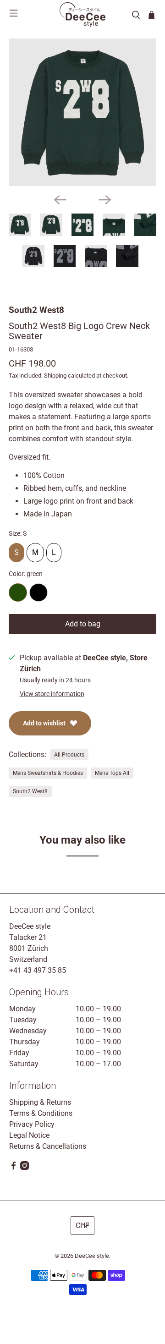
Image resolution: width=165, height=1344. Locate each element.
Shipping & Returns (40, 1102)
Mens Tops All (112, 773)
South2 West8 (36, 310)
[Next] (105, 200)
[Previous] (60, 200)
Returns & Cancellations (47, 1146)
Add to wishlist (44, 723)
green (18, 592)
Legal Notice (29, 1135)
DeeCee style (92, 1255)
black (38, 592)
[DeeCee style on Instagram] (24, 1167)
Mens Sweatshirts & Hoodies (48, 773)
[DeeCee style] (82, 14)
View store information (52, 693)
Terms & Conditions (40, 1113)
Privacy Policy (32, 1124)
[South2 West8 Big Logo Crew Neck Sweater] (82, 112)
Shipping (55, 375)
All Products (69, 755)
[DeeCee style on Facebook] (13, 1167)
